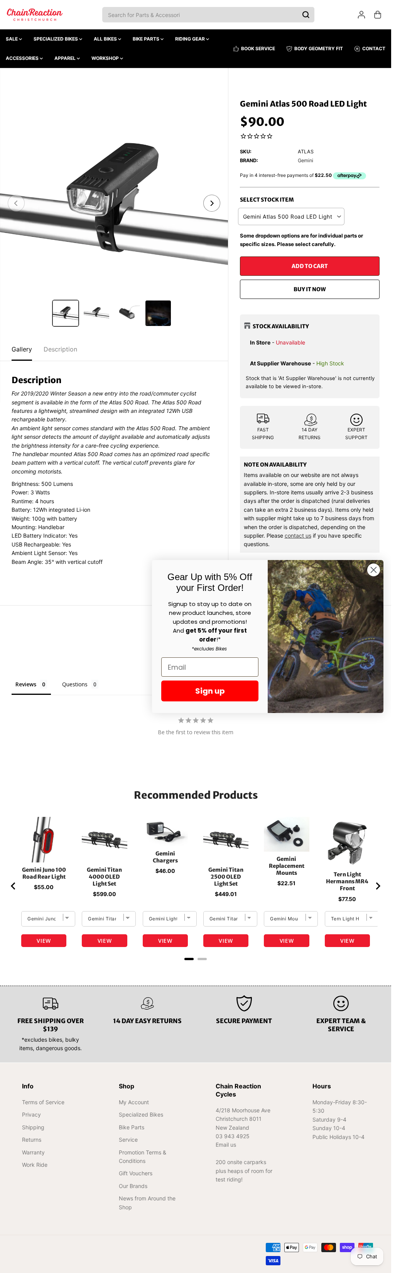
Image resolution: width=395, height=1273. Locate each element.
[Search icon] (305, 14)
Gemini (305, 160)
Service (128, 1139)
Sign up (210, 691)
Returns (31, 1139)
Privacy (31, 1114)
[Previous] (16, 203)
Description (60, 349)
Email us (226, 1144)
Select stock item (267, 199)
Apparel (65, 58)
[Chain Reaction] (35, 14)
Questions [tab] (75, 684)
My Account (134, 1102)
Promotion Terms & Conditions (142, 1156)
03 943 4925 (233, 1136)
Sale (12, 39)
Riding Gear (190, 39)
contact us (298, 535)
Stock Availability (281, 326)
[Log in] (361, 15)
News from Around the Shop (147, 1202)
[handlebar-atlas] (114, 203)
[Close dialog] (373, 570)
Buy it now (310, 289)
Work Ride (34, 1164)
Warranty (33, 1152)
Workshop (105, 58)
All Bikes (106, 39)
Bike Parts (146, 39)
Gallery (22, 349)
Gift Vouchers (135, 1173)
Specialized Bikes (56, 39)
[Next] (211, 203)
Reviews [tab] (25, 684)
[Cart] (377, 14)
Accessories (23, 58)
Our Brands (133, 1186)
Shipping (33, 1127)
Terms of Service (43, 1102)
